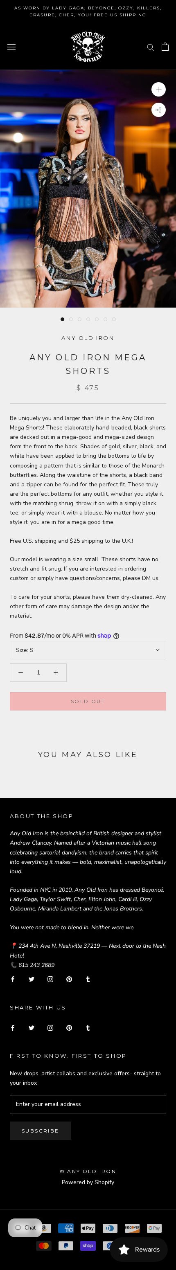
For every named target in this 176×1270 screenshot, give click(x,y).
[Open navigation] (11, 47)
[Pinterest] (69, 979)
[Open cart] (165, 47)
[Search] (150, 46)
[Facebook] (13, 979)
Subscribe (40, 1131)
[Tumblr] (88, 979)
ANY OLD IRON (87, 338)
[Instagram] (50, 979)
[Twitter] (31, 979)
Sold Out (88, 701)
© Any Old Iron (88, 1171)
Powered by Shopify (88, 1182)
